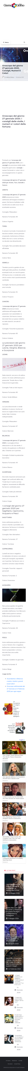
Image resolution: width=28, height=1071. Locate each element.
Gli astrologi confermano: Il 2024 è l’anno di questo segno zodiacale (19, 1018)
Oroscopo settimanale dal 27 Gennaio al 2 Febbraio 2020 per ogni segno (16, 688)
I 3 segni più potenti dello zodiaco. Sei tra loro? (19, 1000)
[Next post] (23, 728)
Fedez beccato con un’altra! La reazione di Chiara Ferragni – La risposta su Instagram (14, 911)
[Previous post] (4, 709)
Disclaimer (10, 1063)
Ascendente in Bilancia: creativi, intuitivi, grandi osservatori (15, 681)
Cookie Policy (17, 1063)
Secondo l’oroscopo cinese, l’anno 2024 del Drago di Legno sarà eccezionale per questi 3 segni (14, 962)
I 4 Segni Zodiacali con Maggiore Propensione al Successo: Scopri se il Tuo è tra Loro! (19, 980)
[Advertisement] (14, 26)
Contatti (20, 1060)
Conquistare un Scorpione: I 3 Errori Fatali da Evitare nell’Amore (19, 1038)
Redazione (14, 1060)
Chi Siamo (8, 1060)
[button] (24, 42)
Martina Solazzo (10, 77)
